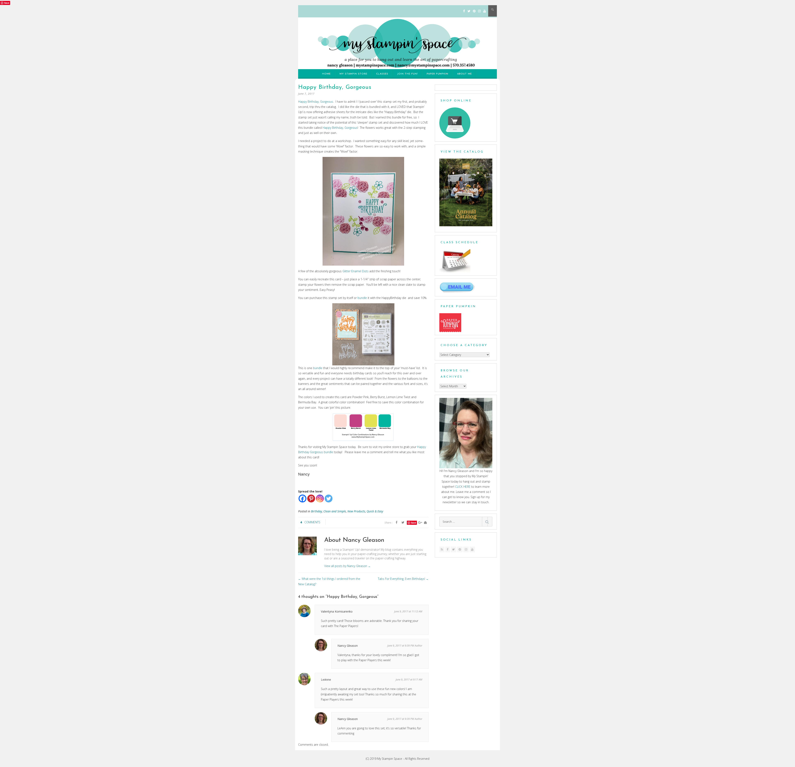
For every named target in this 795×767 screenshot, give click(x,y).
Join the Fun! (407, 74)
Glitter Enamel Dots (355, 271)
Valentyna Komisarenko (337, 611)
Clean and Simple (334, 511)
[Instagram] (479, 11)
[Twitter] (469, 11)
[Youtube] (472, 549)
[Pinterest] (474, 11)
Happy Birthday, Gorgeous (315, 102)
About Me (464, 74)
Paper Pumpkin (437, 74)
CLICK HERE (462, 487)
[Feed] (441, 549)
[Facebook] (464, 11)
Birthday (316, 511)
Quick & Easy (375, 511)
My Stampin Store (353, 74)
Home (326, 74)
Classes (382, 74)
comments (312, 522)
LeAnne (326, 680)
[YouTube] (485, 11)
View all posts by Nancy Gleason (347, 566)
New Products (356, 511)
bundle (362, 298)
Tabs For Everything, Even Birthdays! (403, 579)
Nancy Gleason (347, 646)
